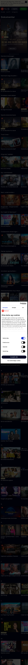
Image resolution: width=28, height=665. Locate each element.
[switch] (23, 342)
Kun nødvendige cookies (14, 360)
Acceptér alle (14, 357)
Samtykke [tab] (5, 307)
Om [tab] (23, 307)
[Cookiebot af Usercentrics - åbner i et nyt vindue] (20, 304)
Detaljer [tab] (14, 307)
